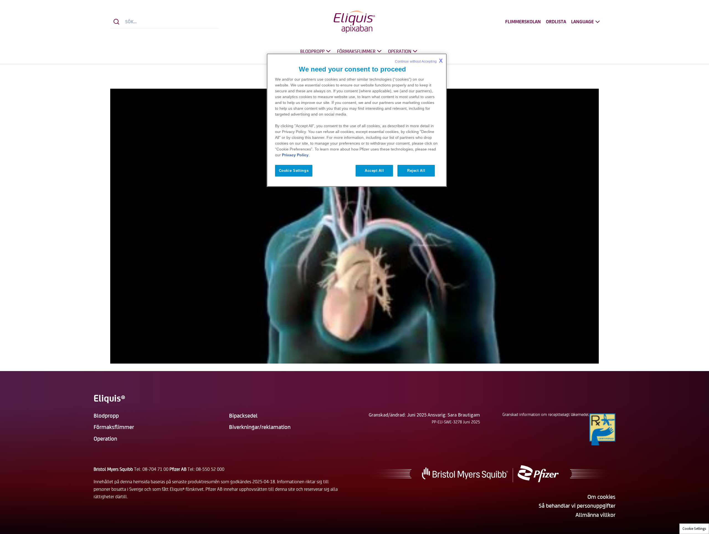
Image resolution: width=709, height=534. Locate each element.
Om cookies (601, 496)
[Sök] (116, 21)
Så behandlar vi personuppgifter (577, 505)
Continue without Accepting (419, 61)
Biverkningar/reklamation (260, 427)
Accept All (374, 170)
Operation (399, 51)
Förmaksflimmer (356, 51)
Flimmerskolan (523, 22)
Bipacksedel (243, 415)
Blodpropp (312, 51)
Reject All (416, 170)
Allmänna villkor (595, 514)
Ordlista (556, 22)
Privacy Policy (295, 155)
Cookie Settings (694, 528)
